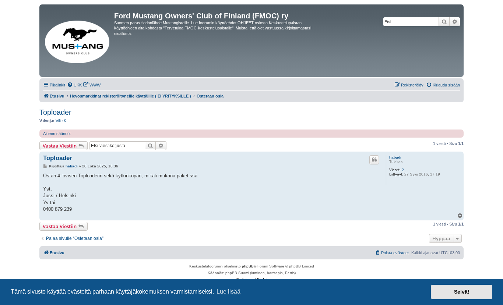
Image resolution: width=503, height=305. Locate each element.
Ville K (61, 120)
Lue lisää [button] (228, 291)
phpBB (248, 266)
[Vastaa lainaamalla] (374, 159)
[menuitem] (74, 85)
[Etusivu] (77, 40)
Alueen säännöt (57, 133)
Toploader (55, 112)
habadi (395, 157)
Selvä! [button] (461, 292)
